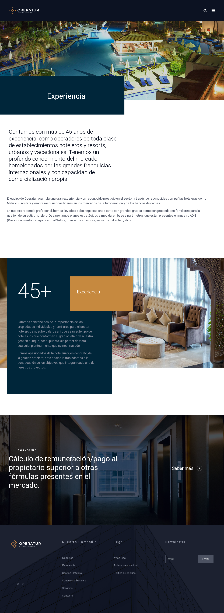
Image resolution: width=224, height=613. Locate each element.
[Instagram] (22, 584)
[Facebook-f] (12, 584)
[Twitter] (17, 584)
